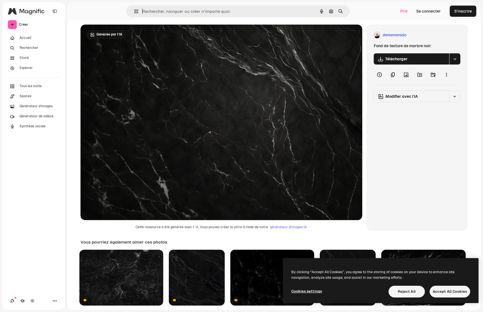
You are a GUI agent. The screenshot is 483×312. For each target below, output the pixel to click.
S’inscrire (463, 11)
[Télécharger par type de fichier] (454, 59)
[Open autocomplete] (134, 11)
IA (196, 227)
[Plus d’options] (446, 74)
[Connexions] (12, 300)
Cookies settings (306, 291)
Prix (404, 11)
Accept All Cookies (450, 291)
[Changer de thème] (32, 300)
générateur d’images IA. (288, 227)
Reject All (407, 291)
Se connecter (428, 11)
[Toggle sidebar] (54, 11)
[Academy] (22, 300)
